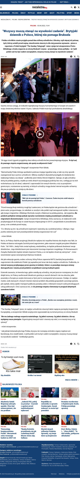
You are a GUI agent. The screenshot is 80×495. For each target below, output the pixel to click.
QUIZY (52, 13)
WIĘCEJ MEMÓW (71, 380)
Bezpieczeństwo (24, 19)
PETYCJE (31, 13)
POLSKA (15, 13)
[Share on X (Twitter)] (75, 56)
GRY (45, 13)
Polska (14, 19)
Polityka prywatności (73, 474)
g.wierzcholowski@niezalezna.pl (27, 447)
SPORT (69, 13)
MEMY (39, 13)
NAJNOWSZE (5, 13)
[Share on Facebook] (71, 56)
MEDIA (76, 13)
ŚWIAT (23, 13)
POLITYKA (60, 13)
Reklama (61, 474)
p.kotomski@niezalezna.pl (18, 454)
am (6, 56)
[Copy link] (78, 56)
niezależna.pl (6, 19)
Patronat (53, 474)
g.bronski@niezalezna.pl (20, 452)
